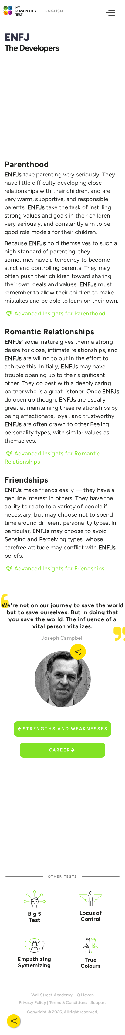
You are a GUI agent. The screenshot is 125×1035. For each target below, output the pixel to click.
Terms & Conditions (68, 1002)
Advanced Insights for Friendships (58, 568)
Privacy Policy (32, 1002)
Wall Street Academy (52, 995)
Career (59, 750)
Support (98, 1002)
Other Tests (62, 877)
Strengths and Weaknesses (65, 728)
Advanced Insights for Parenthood (58, 313)
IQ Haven (85, 995)
